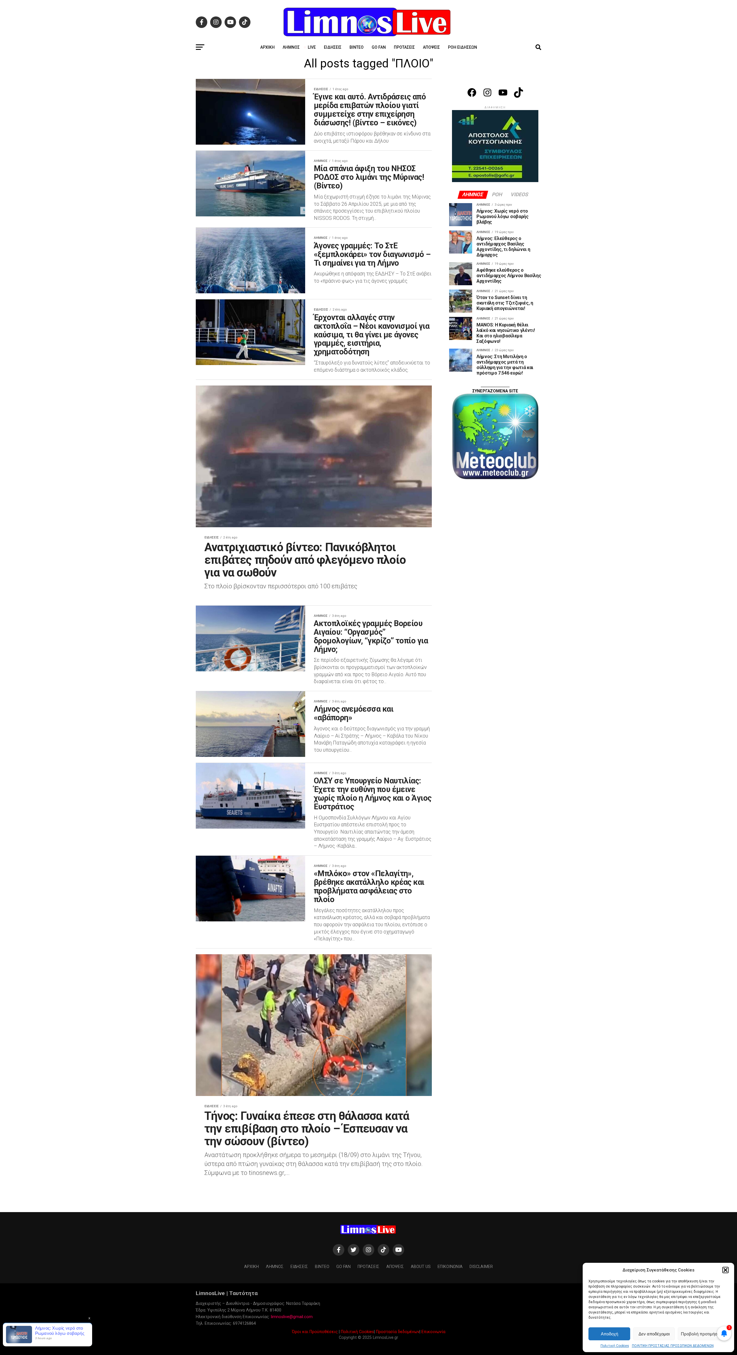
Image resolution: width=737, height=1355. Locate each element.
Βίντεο (356, 47)
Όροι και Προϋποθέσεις (315, 1331)
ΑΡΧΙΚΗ (267, 47)
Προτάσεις (404, 47)
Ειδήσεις (332, 47)
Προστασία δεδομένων (397, 1331)
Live (312, 47)
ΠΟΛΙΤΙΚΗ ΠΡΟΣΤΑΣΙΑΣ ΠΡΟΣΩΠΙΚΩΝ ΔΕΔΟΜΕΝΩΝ (673, 1346)
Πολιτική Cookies (615, 1346)
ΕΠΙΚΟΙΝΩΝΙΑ (450, 1266)
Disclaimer (481, 1266)
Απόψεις (431, 47)
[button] (725, 1270)
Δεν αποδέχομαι (654, 1333)
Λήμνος (291, 47)
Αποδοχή (609, 1333)
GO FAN (379, 47)
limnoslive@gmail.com (292, 1316)
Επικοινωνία (433, 1331)
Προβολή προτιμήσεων (703, 1333)
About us (421, 1266)
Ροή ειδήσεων (462, 47)
